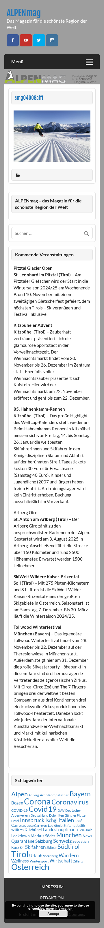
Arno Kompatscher (54, 795)
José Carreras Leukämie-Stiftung (51, 825)
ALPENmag (24, 13)
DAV (60, 810)
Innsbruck (32, 820)
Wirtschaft (60, 861)
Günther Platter (76, 815)
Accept (53, 913)
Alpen (19, 794)
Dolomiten (56, 815)
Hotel (15, 821)
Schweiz (62, 841)
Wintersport (39, 861)
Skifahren (35, 847)
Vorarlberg (50, 856)
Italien (66, 820)
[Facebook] (13, 40)
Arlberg (34, 795)
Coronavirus (69, 802)
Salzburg (43, 841)
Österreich (30, 867)
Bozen (17, 802)
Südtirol (68, 846)
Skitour (52, 847)
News (87, 835)
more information (59, 908)
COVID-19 (19, 810)
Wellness (20, 860)
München (69, 834)
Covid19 (43, 808)
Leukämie (85, 830)
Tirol (19, 854)
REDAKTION (52, 898)
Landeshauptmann (60, 829)
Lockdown (20, 835)
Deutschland (39, 815)
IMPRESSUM (52, 887)
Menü (17, 61)
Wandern (69, 855)
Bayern (80, 794)
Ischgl (51, 820)
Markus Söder (43, 835)
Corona (37, 801)
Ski (22, 847)
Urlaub (35, 855)
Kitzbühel (33, 829)
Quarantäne (22, 841)
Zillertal (78, 861)
